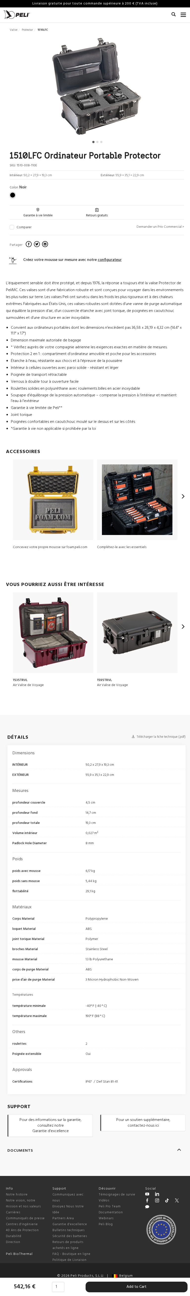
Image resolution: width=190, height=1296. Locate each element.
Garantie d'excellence (69, 1224)
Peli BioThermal (19, 1254)
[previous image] (35, 88)
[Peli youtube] (147, 1194)
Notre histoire (17, 1194)
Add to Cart (136, 1287)
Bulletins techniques (68, 1230)
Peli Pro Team (110, 1206)
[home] (17, 14)
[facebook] (29, 245)
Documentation (111, 1212)
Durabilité (14, 1236)
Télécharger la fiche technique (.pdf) (161, 736)
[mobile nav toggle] (183, 14)
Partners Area (63, 1218)
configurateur (110, 260)
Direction (13, 1242)
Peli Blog (106, 1224)
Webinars (106, 1218)
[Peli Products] (147, 1201)
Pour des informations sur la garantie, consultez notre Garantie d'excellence (50, 1126)
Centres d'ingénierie (22, 1224)
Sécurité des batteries (69, 1236)
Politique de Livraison (69, 1260)
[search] (173, 15)
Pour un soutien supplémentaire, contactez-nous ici (143, 1123)
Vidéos (104, 1200)
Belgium (125, 1276)
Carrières (13, 1212)
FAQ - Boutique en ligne (71, 1254)
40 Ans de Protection (22, 1230)
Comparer (24, 227)
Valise (13, 29)
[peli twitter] (177, 1201)
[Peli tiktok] (167, 1201)
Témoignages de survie (117, 1194)
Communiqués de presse (25, 1218)
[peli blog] (147, 1207)
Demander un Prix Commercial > (160, 227)
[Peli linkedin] (157, 1194)
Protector (27, 29)
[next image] (158, 88)
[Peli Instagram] (157, 1201)
